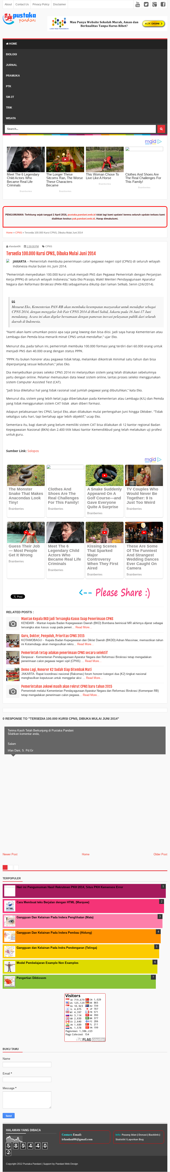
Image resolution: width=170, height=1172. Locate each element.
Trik (9, 107)
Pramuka (13, 75)
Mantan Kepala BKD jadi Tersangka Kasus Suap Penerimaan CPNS (67, 619)
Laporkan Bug (135, 1139)
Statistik (120, 1139)
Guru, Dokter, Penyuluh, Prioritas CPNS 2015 (53, 636)
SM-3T (10, 97)
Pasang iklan (129, 1134)
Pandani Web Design (67, 1163)
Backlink (154, 1134)
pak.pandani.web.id (83, 218)
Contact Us (22, 4)
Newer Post (10, 854)
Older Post (160, 854)
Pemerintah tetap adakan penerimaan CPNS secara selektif (64, 652)
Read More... (83, 627)
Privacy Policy (41, 4)
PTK (8, 86)
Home (12, 43)
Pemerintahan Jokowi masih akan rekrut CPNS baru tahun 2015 (66, 686)
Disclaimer (59, 4)
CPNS (48, 246)
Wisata (11, 118)
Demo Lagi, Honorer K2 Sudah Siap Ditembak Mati (56, 669)
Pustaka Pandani (32, 1163)
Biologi (11, 54)
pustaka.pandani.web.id (82, 214)
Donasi (143, 1134)
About (8, 4)
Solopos (33, 451)
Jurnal (11, 65)
